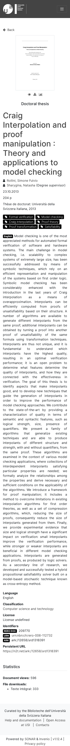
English (8, 236)
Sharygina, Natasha (21, 185)
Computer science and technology (28, 609)
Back (10, 30)
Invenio (44, 739)
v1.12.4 (57, 739)
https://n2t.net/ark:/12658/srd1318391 (31, 651)
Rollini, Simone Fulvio (22, 180)
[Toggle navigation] (62, 9)
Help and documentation (23, 720)
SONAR (30, 739)
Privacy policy (35, 744)
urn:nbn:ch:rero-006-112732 (32, 635)
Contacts (42, 725)
